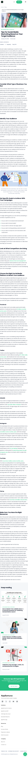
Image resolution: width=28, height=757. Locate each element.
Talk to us (19, 1)
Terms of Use (4, 751)
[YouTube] (13, 701)
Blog (6, 7)
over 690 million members (14, 404)
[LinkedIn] (2, 701)
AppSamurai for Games (6, 708)
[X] (6, 701)
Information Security (13, 751)
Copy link (14, 44)
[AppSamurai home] (2, 2)
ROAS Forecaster (4, 735)
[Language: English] (14, 2)
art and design (13, 448)
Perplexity (9, 44)
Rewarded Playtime (5, 716)
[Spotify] (17, 701)
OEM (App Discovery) (5, 714)
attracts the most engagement (18, 261)
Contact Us (3, 744)
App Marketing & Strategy (7, 29)
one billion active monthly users (8, 432)
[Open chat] (25, 754)
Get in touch (14, 686)
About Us (3, 741)
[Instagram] (9, 701)
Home (2, 7)
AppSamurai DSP (4, 711)
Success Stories (4, 729)
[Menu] (25, 2)
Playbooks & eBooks (5, 732)
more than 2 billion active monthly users (13, 461)
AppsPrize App (4, 719)
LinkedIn (2, 44)
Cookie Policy (23, 751)
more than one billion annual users (18, 499)
